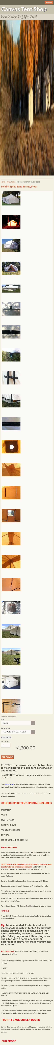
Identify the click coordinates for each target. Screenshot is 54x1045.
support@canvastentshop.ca (28, 18)
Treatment (5, 728)
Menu (49, 2)
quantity (5, 742)
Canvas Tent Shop (24, 8)
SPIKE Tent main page (18, 775)
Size (2, 719)
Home (3, 182)
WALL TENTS (11, 182)
